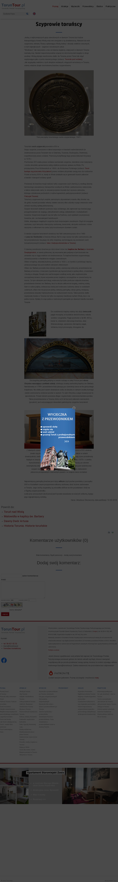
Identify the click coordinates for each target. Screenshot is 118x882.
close (74, 408)
